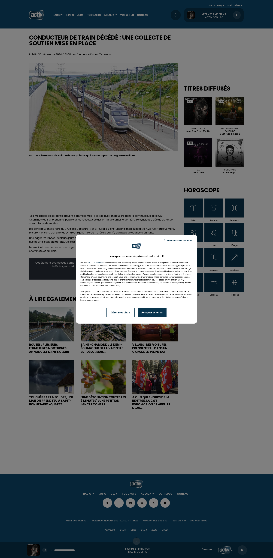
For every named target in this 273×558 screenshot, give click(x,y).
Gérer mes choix (120, 312)
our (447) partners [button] (95, 262)
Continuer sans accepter (178, 240)
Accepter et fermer (152, 312)
